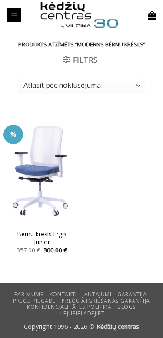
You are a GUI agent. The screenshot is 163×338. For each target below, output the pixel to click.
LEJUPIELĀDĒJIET (82, 313)
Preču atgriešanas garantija (106, 301)
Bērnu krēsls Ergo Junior (41, 237)
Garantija (132, 294)
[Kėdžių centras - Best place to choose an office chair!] (79, 15)
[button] (14, 15)
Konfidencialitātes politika (69, 307)
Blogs (126, 307)
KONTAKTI (63, 294)
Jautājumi (97, 294)
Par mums (29, 294)
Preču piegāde (34, 301)
